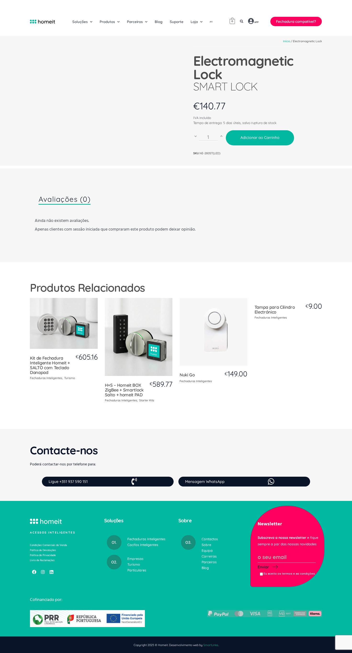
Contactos (210, 539)
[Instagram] (43, 572)
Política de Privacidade (43, 555)
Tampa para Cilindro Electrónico (275, 309)
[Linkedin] (51, 572)
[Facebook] (34, 572)
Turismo (69, 378)
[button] (242, 21)
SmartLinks (210, 645)
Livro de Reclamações (42, 560)
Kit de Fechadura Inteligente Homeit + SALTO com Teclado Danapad (50, 365)
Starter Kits (146, 400)
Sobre (206, 545)
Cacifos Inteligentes (142, 545)
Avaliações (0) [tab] (65, 199)
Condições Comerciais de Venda (48, 545)
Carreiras (209, 556)
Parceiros (209, 562)
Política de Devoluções (43, 550)
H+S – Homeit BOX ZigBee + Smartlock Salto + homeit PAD (124, 390)
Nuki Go (187, 375)
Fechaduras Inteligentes (46, 378)
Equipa (207, 550)
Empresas (135, 559)
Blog (205, 568)
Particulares (136, 570)
